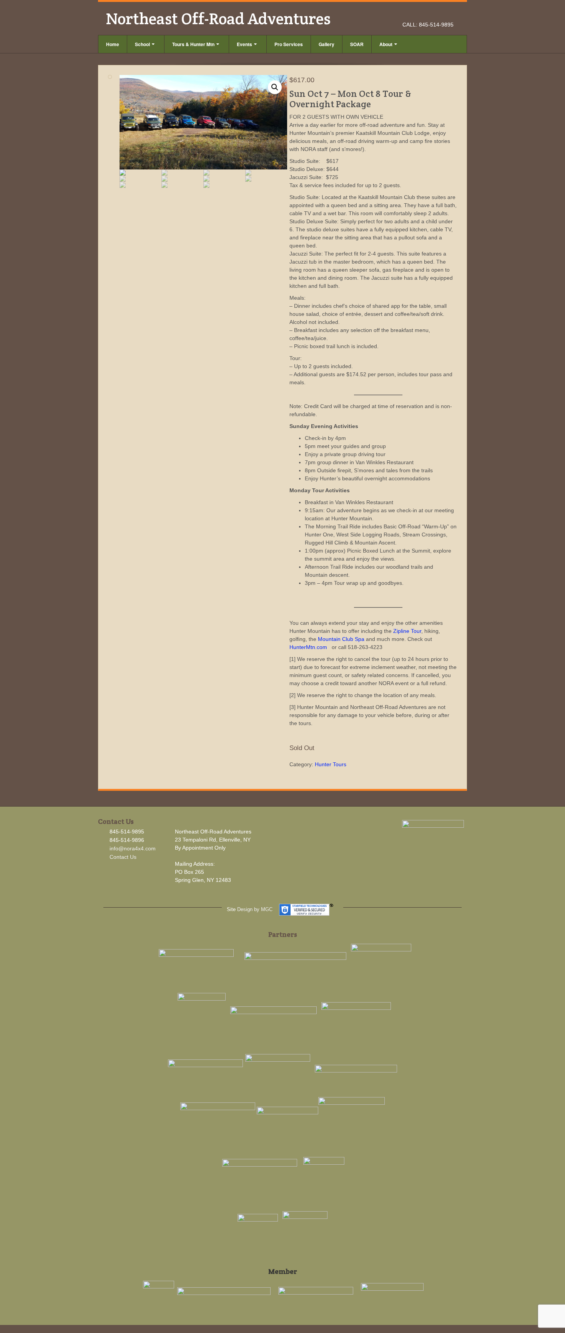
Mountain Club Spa (341, 639)
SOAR (357, 44)
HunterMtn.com (308, 647)
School (142, 44)
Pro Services (288, 44)
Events (244, 44)
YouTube (448, 13)
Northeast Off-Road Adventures (218, 18)
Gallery (326, 44)
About (385, 44)
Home (112, 44)
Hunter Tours (330, 764)
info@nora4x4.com (133, 848)
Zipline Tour (407, 631)
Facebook (427, 13)
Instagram (438, 13)
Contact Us (123, 857)
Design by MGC (255, 909)
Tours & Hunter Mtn (193, 44)
